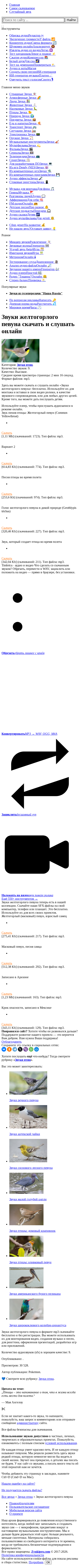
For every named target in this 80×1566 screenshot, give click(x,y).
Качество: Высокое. (14, 371)
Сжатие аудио (28, 57)
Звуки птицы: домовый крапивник (32, 1230)
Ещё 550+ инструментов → (20, 898)
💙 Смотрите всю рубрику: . (28, 1378)
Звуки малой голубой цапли (28, 1199)
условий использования (61, 1443)
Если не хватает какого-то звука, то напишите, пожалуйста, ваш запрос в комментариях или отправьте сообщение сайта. (38, 1419)
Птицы (20, 112)
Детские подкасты (30, 210)
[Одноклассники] (9, 1049)
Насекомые (23, 108)
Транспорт (23, 127)
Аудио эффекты (26, 178)
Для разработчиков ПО (30, 163)
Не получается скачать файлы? (22, 1490)
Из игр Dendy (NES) (29, 167)
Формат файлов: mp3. (16, 378)
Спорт (19, 160)
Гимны (21, 192)
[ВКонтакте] (4, 1049)
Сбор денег (27, 225)
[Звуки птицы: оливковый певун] (26, 1255)
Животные (23, 105)
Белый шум (24, 61)
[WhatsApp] (31, 1049)
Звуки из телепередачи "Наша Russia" (36, 293)
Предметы (22, 119)
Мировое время (25, 307)
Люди (19, 101)
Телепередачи (24, 156)
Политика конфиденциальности (23, 1555)
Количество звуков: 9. (16, 368)
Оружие (21, 138)
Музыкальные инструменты (34, 141)
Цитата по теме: (13, 1388)
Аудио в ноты (22, 68)
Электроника (24, 134)
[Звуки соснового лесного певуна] (28, 1161)
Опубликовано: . (12, 1358)
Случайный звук (20, 11)
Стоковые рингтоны (29, 182)
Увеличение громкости (32, 39)
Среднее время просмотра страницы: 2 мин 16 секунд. (38, 375)
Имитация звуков (26, 253)
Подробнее (36, 1562)
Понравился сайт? (14, 1031)
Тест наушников (32, 53)
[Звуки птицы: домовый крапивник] (26, 1224)
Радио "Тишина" (28, 276)
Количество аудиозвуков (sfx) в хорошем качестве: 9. (36, 1352)
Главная (14, 4)
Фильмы (21, 149)
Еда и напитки (25, 123)
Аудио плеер (25, 272)
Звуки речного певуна (23, 1100)
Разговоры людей (27, 196)
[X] (20, 1049)
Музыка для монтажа (31, 188)
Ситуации (22, 130)
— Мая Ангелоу (12, 1402)
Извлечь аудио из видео (31, 50)
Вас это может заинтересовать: (22, 1066)
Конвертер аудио (33, 42)
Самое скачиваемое (22, 8)
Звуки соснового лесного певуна (31, 1167)
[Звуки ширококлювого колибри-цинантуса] (26, 1318)
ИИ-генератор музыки (30, 75)
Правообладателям (21, 1503)
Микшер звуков (30, 242)
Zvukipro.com (40, 1551)
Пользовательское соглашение (29, 1506)
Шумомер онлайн (32, 46)
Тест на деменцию (32, 64)
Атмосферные (25, 97)
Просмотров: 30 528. (15, 1365)
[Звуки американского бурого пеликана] (26, 1287)
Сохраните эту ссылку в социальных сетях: (30, 1045)
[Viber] (25, 1049)
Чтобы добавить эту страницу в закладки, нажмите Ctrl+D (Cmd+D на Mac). (35, 1475)
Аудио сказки (24, 214)
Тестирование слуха (33, 261)
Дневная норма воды (32, 303)
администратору (28, 1423)
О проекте (16, 1513)
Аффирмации (26, 199)
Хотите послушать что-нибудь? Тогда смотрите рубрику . (36, 1058)
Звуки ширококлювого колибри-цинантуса (37, 1325)
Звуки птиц (25, 364)
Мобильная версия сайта (25, 1510)
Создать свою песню (32, 71)
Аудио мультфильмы (31, 218)
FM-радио (23, 203)
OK (48, 1562)
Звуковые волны (29, 245)
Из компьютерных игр (30, 171)
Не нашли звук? (32, 228)
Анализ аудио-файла (30, 265)
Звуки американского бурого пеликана (35, 1293)
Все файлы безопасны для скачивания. (27, 1429)
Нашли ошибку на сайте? (18, 1483)
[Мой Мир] (36, 1049)
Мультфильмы (25, 145)
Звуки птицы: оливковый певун (30, 1262)
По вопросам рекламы (32, 300)
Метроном (22, 257)
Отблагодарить (12, 1041)
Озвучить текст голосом (31, 79)
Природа (21, 116)
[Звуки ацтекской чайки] (28, 1127)
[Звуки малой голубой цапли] (26, 1192)
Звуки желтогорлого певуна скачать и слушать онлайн (38, 324)
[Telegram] (14, 1049)
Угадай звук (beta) (26, 249)
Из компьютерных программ (34, 174)
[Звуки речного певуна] (28, 1093)
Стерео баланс (27, 280)
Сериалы (21, 152)
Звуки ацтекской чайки (24, 1134)
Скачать (7, 432)
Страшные (23, 94)
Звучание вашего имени (34, 269)
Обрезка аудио (26, 35)
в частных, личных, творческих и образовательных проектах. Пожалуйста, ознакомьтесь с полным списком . (39, 1439)
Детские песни (29, 207)
